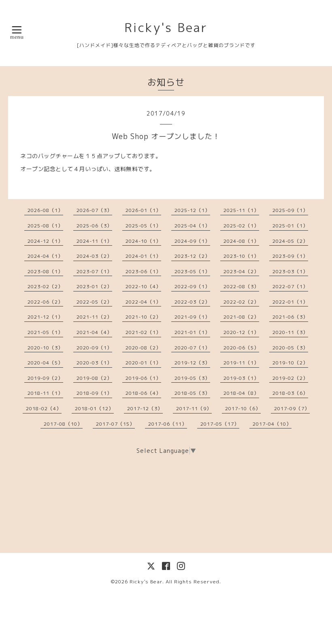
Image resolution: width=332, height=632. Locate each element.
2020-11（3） (290, 332)
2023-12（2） (192, 256)
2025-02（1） (241, 225)
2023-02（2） (45, 286)
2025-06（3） (94, 225)
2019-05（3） (192, 378)
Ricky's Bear (166, 27)
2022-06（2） (45, 301)
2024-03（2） (94, 256)
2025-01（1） (290, 225)
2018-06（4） (143, 393)
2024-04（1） (45, 256)
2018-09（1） (94, 393)
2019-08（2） (94, 378)
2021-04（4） (94, 332)
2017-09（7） (292, 408)
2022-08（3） (241, 286)
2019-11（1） (241, 362)
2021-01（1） (192, 332)
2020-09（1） (94, 347)
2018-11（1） (45, 393)
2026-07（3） (94, 210)
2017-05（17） (219, 423)
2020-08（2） (143, 347)
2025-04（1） (192, 225)
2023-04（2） (241, 271)
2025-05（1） (143, 225)
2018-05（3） (192, 393)
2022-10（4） (143, 286)
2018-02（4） (44, 408)
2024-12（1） (45, 241)
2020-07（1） (192, 347)
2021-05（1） (45, 332)
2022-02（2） (241, 301)
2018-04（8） (241, 393)
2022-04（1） (143, 301)
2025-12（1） (192, 210)
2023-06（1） (143, 271)
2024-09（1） (192, 241)
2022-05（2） (94, 301)
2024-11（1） (94, 241)
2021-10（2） (143, 316)
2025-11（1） (241, 210)
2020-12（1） (241, 332)
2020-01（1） (143, 362)
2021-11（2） (94, 316)
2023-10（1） (241, 256)
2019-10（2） (290, 362)
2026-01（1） (143, 210)
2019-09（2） (45, 378)
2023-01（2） (94, 286)
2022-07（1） (290, 286)
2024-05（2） (290, 241)
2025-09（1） (290, 210)
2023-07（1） (94, 271)
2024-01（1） (143, 256)
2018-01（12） (94, 408)
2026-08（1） (45, 210)
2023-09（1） (290, 256)
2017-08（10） (63, 423)
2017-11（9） (194, 408)
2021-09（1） (192, 316)
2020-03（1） (94, 362)
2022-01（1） (290, 301)
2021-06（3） (290, 316)
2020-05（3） (290, 347)
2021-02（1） (143, 332)
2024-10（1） (143, 241)
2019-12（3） (192, 362)
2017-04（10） (272, 423)
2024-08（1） (241, 241)
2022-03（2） (192, 301)
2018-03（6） (290, 393)
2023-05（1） (192, 271)
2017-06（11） (167, 423)
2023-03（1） (290, 271)
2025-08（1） (45, 225)
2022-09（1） (192, 286)
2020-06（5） (241, 347)
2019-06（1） (143, 378)
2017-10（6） (243, 408)
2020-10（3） (45, 347)
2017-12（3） (145, 408)
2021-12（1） (45, 316)
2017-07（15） (115, 423)
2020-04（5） (45, 362)
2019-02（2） (290, 378)
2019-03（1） (241, 378)
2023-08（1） (45, 271)
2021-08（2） (241, 316)
